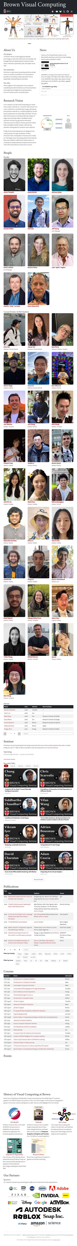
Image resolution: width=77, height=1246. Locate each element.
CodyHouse (32, 1237)
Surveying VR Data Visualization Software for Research (30, 1011)
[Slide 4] (36, 43)
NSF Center (62, 1122)
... (12, 733)
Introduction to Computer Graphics (24, 979)
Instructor (68, 976)
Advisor (34, 707)
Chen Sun (31, 229)
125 (15, 949)
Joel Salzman (8, 424)
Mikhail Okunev (33, 657)
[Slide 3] (33, 43)
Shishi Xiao (31, 502)
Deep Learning (18, 1030)
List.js (53, 1235)
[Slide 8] (51, 43)
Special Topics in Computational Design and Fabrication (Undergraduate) (35, 1017)
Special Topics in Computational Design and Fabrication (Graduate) (34, 1049)
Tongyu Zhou (8, 729)
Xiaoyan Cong (8, 463)
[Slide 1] (25, 43)
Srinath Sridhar (9, 229)
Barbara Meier (32, 267)
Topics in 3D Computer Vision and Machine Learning (29, 1039)
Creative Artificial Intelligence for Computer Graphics (29, 1036)
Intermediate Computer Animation (24, 985)
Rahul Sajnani (8, 618)
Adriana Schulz (57, 192)
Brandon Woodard (9, 710)
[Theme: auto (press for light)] (52, 11)
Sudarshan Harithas (10, 541)
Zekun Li (30, 541)
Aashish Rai (7, 579)
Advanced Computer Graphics (23, 1020)
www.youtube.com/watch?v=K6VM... (51, 59)
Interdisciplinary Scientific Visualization (25, 1027)
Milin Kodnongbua (58, 502)
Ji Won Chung (8, 657)
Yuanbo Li (31, 463)
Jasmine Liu (7, 502)
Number (7, 976)
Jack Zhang (31, 424)
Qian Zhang (7, 696)
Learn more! (63, 39)
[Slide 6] (43, 43)
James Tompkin (9, 192)
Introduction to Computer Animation (25, 982)
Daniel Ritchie (32, 192)
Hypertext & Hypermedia (14, 1154)
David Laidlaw (8, 267)
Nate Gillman (8, 719)
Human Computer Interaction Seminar (25, 1023)
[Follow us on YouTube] (57, 11)
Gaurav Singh (8, 386)
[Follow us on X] (64, 11)
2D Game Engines (19, 1001)
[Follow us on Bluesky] (60, 11)
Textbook (38, 1122)
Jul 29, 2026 (44, 70)
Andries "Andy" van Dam (12, 306)
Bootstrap (48, 1235)
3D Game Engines (19, 1008)
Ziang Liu (31, 579)
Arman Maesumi (9, 723)
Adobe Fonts (56, 1240)
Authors (36, 893)
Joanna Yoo (31, 347)
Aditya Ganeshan (9, 726)
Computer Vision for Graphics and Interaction (27, 1033)
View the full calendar (9, 759)
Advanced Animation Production (23, 1004)
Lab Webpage (56, 231)
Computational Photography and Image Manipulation (30, 989)
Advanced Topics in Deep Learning (24, 1043)
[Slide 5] (40, 43)
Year (26, 707)
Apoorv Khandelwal (58, 579)
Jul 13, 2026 (44, 91)
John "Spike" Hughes (58, 267)
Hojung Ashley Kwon (34, 618)
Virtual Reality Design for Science (23, 995)
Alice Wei (7, 347)
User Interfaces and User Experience (24, 992)
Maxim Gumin (56, 463)
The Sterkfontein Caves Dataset (17, 922)
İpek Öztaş (55, 347)
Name (6, 707)
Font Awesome (69, 1235)
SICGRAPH (14, 1122)
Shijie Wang (7, 716)
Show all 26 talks (38, 879)
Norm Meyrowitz (33, 306)
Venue (62, 893)
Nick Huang (55, 424)
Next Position (47, 707)
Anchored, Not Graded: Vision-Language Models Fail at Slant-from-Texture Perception (20, 916)
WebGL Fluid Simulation (29, 1235)
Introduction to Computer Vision (23, 998)
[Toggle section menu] (71, 11)
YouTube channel (52, 748)
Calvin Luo (7, 713)
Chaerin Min (56, 541)
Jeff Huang (55, 229)
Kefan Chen (55, 618)
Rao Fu (54, 657)
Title (9, 893)
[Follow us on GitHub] (68, 11)
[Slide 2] (29, 43)
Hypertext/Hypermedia (20, 1014)
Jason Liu (31, 386)
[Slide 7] (47, 43)
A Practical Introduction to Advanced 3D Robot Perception (31, 1046)
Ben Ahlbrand (56, 386)
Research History (38, 1154)
